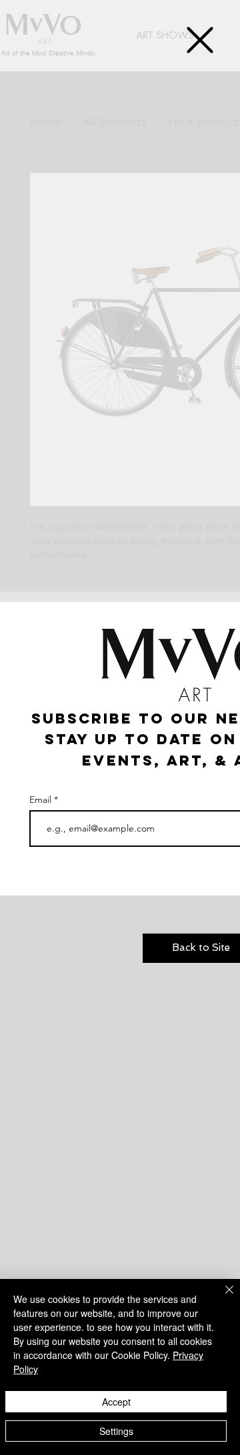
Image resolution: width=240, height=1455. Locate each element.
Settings (116, 1431)
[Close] (221, 1298)
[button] (200, 40)
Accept (116, 1401)
